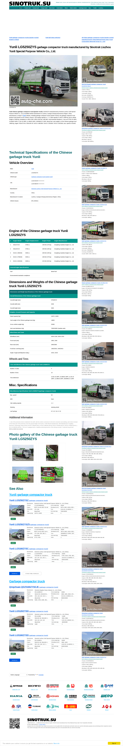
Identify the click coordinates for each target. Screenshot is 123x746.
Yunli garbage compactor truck (30, 494)
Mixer (66, 8)
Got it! (114, 743)
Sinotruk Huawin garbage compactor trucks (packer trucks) (95, 87)
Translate (41, 674)
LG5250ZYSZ (94, 657)
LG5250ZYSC (94, 241)
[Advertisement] (59, 22)
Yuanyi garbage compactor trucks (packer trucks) (92, 169)
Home (20, 8)
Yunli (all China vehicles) (52, 37)
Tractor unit (27, 8)
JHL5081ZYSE (95, 282)
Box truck (51, 8)
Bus (90, 8)
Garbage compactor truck (27, 581)
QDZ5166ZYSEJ (96, 446)
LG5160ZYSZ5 (94, 204)
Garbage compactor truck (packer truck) (42, 176)
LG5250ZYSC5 (94, 526)
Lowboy (101, 8)
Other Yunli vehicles (32, 573)
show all (15, 573)
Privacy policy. (42, 724)
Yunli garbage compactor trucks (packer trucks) (92, 206)
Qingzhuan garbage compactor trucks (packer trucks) (94, 130)
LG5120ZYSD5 (94, 361)
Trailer (95, 8)
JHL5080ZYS (94, 168)
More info (56, 743)
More (13, 518)
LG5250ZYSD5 (94, 404)
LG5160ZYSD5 (94, 325)
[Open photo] (43, 80)
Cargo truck (44, 8)
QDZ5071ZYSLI (96, 128)
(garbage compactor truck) (28, 500)
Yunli (32, 168)
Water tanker (73, 8)
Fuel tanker (60, 8)
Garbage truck (83, 8)
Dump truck (36, 8)
